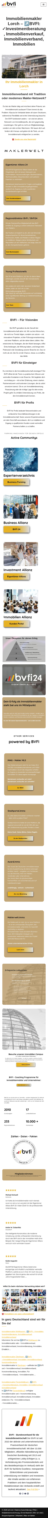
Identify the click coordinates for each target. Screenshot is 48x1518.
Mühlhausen (33, 1340)
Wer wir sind (37, 1513)
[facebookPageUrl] (20, 1494)
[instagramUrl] (23, 1494)
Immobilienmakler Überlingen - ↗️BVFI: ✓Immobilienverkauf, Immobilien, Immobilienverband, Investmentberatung (22, 1359)
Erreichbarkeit (26, 1513)
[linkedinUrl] (28, 1494)
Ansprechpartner (8, 1516)
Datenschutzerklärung (23, 1510)
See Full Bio (32, 1489)
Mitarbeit (19, 1516)
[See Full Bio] (39, 1489)
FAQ (34, 1510)
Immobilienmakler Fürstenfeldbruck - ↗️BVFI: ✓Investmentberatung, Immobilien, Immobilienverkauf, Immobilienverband (22, 1385)
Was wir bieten (29, 1516)
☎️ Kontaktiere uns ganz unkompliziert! (18, 1314)
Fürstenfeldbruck (19, 1391)
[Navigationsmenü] (43, 4)
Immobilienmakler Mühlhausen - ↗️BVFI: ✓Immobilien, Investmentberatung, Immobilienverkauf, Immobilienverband (23, 1334)
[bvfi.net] (9, 4)
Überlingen (21, 1365)
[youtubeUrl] (25, 1494)
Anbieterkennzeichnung (11, 1513)
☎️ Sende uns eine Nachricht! (24, 139)
